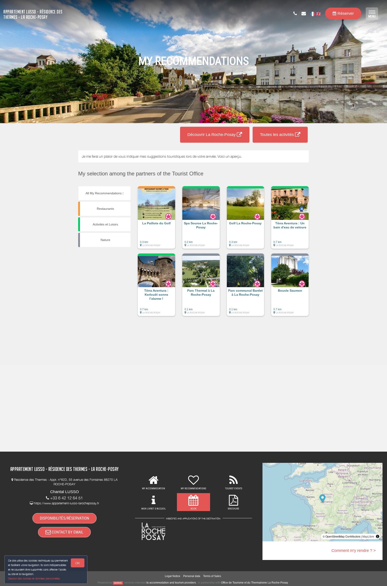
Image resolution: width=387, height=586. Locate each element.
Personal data (191, 576)
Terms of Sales (212, 576)
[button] (156, 219)
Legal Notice (172, 576)
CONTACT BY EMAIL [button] (67, 532)
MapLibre (368, 536)
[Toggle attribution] (377, 536)
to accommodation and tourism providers (171, 582)
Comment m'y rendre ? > (353, 550)
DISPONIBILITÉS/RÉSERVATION (64, 518)
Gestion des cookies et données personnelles (34, 578)
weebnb (118, 583)
